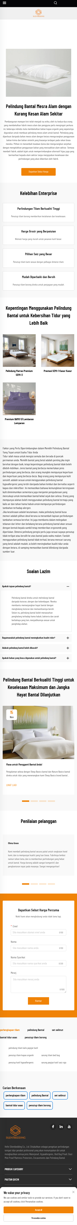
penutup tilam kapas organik (21, 1055)
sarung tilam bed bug (50, 1055)
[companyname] (38, 13)
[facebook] (53, 1127)
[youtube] (69, 1127)
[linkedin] (61, 1127)
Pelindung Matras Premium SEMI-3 (19, 373)
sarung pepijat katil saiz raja (53, 1062)
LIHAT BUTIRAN (19, 350)
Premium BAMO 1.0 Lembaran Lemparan (19, 421)
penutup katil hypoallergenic (21, 1062)
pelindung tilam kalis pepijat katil (23, 1048)
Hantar (38, 1000)
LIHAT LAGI (11, 785)
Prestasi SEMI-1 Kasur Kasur (58, 371)
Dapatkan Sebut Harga (38, 172)
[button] (25, 801)
